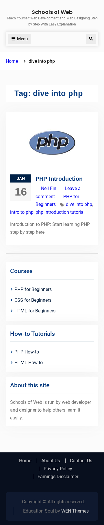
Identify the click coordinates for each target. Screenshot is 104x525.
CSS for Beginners (32, 300)
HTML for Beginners (34, 311)
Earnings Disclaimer (58, 476)
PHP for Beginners (33, 289)
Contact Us (81, 460)
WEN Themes (75, 511)
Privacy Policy (58, 469)
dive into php (79, 204)
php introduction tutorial (60, 212)
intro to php (22, 212)
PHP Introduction (59, 179)
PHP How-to (26, 352)
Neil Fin (48, 188)
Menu (22, 38)
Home (25, 460)
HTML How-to (28, 362)
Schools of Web (52, 12)
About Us (50, 460)
